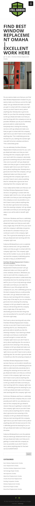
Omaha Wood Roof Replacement (12, 478)
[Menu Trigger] (31, 3)
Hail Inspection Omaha (9, 473)
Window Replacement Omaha (11, 484)
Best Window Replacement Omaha (13, 463)
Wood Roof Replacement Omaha (12, 489)
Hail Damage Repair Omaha (11, 471)
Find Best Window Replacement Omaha (14, 468)
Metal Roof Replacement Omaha (12, 476)
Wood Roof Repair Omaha (10, 486)
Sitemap (20, 503)
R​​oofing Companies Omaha (11, 481)
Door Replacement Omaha (10, 465)
